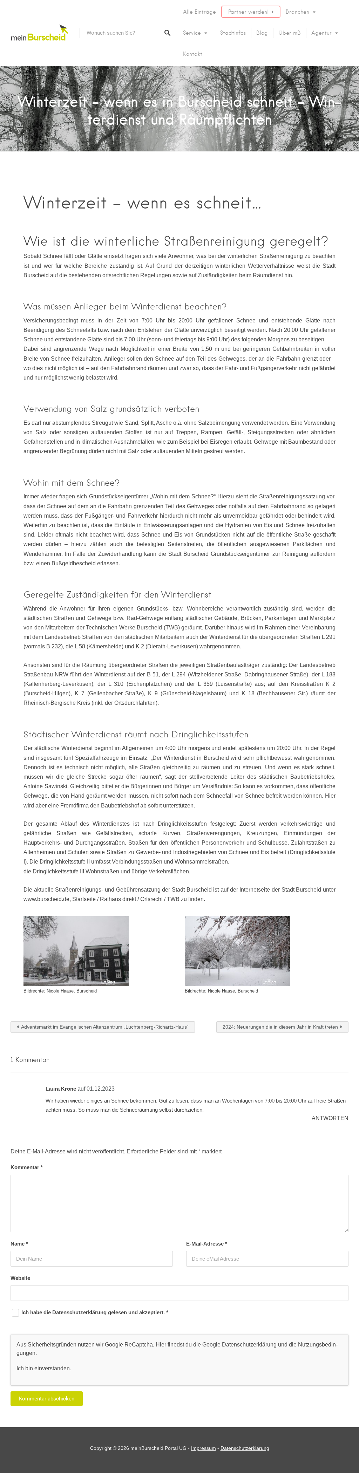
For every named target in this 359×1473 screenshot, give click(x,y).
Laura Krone (61, 1089)
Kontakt (192, 54)
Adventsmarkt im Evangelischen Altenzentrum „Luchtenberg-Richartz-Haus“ (105, 1027)
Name (19, 1244)
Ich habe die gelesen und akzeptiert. (94, 1312)
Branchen (297, 12)
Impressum (203, 1448)
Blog (262, 33)
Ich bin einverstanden (43, 1368)
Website (20, 1278)
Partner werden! (248, 12)
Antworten (330, 1118)
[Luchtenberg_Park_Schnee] (237, 951)
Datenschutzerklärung (80, 1312)
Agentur (321, 33)
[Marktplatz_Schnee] (76, 951)
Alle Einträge (199, 12)
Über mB (289, 33)
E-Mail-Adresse (206, 1244)
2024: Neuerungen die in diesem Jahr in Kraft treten (280, 1027)
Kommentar (27, 1167)
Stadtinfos (233, 33)
